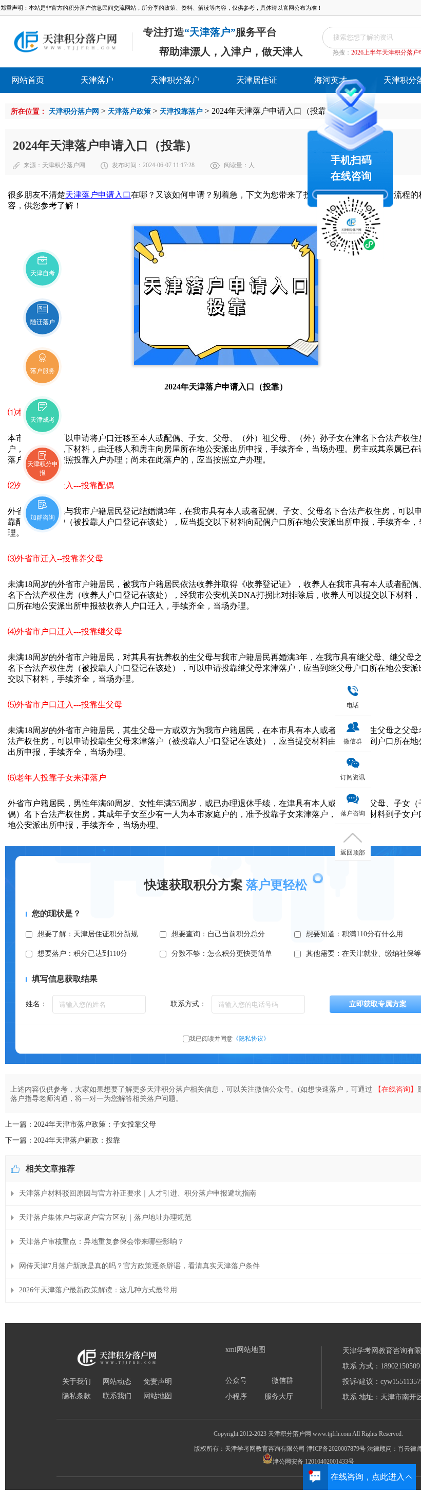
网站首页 (27, 80)
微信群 (282, 1380)
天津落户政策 (129, 111)
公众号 (236, 1380)
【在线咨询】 (395, 1089)
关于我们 (76, 1381)
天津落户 (97, 80)
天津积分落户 (175, 80)
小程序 (236, 1396)
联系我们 (117, 1396)
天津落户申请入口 (98, 194)
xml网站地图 (245, 1350)
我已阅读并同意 (229, 1038)
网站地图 (157, 1396)
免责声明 (157, 1381)
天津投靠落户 (181, 111)
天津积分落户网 (74, 111)
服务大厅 (278, 1396)
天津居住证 (256, 80)
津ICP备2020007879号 (336, 1448)
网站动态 (117, 1381)
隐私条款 (76, 1396)
